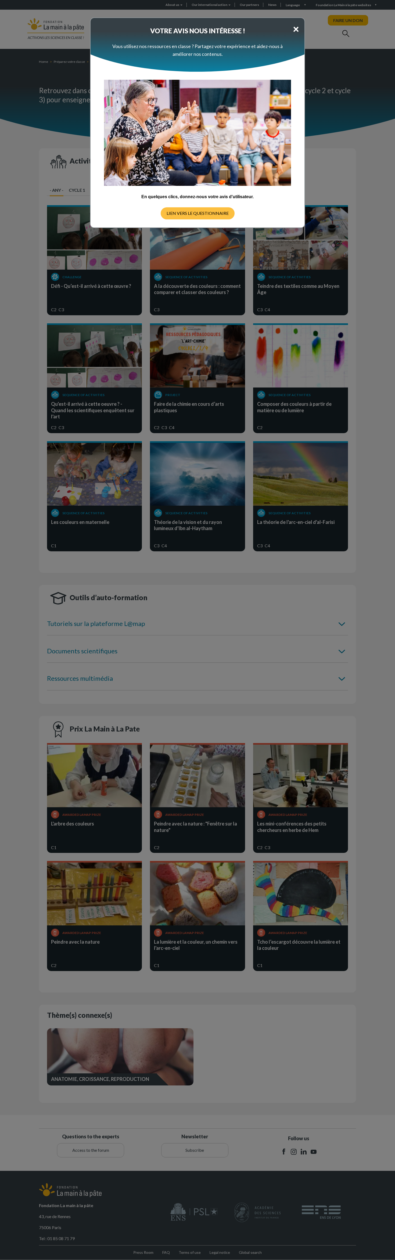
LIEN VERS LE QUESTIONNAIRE (198, 213)
